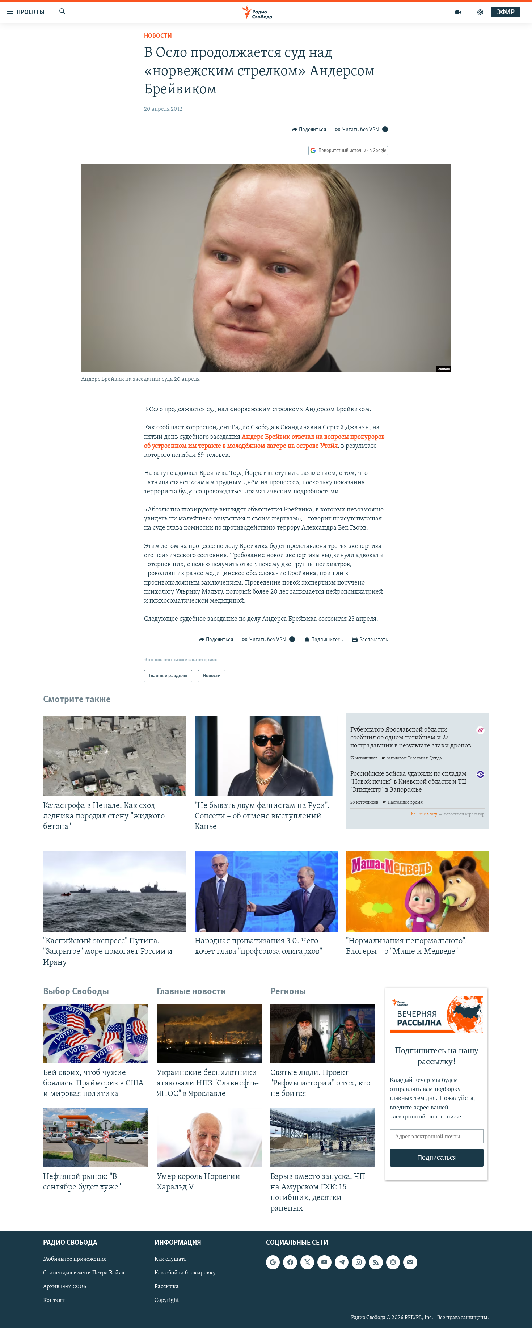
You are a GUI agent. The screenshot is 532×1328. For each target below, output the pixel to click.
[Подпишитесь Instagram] (359, 1262)
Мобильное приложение (75, 1259)
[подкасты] (480, 12)
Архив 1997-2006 (64, 1287)
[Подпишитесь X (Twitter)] (307, 1262)
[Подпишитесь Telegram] (342, 1262)
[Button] (309, 130)
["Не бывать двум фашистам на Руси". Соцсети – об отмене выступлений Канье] (266, 756)
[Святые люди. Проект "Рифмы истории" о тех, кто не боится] (322, 1033)
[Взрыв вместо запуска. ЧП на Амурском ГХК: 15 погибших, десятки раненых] (322, 1137)
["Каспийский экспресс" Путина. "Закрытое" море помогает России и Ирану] (114, 891)
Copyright (167, 1300)
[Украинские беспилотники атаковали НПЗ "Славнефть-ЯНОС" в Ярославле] (209, 1033)
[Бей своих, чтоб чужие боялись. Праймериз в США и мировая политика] (95, 1033)
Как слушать (170, 1259)
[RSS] (376, 1262)
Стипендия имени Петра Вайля (83, 1273)
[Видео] (458, 12)
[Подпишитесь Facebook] (290, 1262)
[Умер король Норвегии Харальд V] (209, 1137)
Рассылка (167, 1287)
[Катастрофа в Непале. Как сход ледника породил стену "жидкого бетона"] (114, 756)
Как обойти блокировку (185, 1273)
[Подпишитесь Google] (273, 1262)
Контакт (53, 1300)
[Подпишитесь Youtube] (324, 1262)
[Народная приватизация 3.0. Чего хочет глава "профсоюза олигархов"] (266, 891)
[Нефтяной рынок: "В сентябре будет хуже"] (95, 1137)
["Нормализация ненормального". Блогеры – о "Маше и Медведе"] (417, 891)
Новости (158, 36)
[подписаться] (410, 1262)
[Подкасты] (393, 1262)
